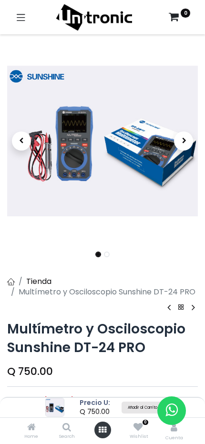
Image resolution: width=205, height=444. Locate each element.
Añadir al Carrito (142, 407)
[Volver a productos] (181, 308)
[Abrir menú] (102, 429)
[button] (21, 141)
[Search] (66, 427)
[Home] (31, 427)
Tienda (38, 281)
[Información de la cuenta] (174, 427)
